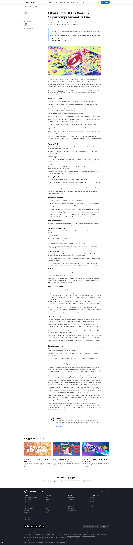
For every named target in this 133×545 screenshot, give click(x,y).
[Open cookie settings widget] (2, 542)
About (82, 2)
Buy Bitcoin (92, 497)
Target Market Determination (89, 536)
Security (47, 510)
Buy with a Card (27, 515)
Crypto (50, 2)
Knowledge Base (71, 499)
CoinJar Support (71, 497)
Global (41, 491)
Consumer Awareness (75, 481)
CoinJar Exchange (28, 506)
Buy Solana (92, 503)
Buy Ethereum (92, 499)
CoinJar (26, 16)
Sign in (97, 2)
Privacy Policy (71, 506)
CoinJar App (27, 501)
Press (47, 508)
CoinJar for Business (28, 508)
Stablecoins (64, 481)
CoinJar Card (27, 503)
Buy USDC (91, 504)
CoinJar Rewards (28, 504)
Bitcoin (49, 481)
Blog (78, 2)
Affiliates (48, 499)
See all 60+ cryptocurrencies (96, 506)
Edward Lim (27, 27)
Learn (67, 2)
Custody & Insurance (28, 514)
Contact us (48, 506)
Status (47, 512)
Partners (48, 515)
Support (73, 2)
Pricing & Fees (27, 512)
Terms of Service (72, 508)
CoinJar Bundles (27, 499)
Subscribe (104, 526)
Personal (56, 2)
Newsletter (48, 514)
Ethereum (54, 79)
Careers (47, 504)
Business (62, 2)
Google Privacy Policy (48, 542)
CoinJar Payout (27, 517)
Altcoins (56, 481)
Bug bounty (48, 503)
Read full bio (59, 426)
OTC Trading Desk (28, 510)
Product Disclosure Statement (73, 536)
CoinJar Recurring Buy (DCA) (30, 497)
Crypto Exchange (87, 481)
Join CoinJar (105, 2)
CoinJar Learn (28, 6)
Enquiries (70, 504)
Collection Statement (72, 510)
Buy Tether (92, 501)
